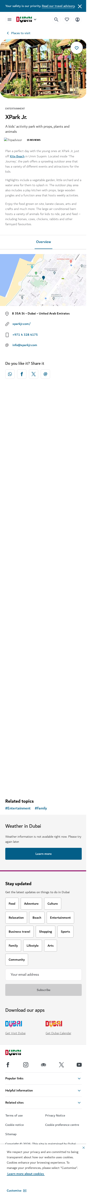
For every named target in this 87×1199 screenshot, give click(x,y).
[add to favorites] (77, 48)
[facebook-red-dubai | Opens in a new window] (21, 374)
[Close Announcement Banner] (80, 5)
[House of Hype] (43, 618)
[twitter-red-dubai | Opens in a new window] (33, 374)
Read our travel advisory (58, 6)
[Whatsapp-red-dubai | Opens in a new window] (10, 374)
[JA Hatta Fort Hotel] (43, 429)
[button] (16, 1190)
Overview (43, 242)
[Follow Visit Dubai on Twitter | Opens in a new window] (61, 1064)
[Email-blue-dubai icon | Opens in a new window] (45, 374)
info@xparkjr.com (24, 345)
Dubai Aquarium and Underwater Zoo (39, 752)
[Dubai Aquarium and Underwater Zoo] (43, 712)
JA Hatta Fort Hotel (26, 469)
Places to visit (20, 33)
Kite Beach (17, 156)
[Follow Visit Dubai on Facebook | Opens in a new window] (7, 1064)
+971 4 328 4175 (25, 334)
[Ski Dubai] (43, 523)
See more (43, 784)
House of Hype (22, 657)
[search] (56, 19)
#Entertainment (18, 808)
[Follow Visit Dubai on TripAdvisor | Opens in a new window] (43, 1064)
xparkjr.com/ (21, 323)
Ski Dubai (17, 563)
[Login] (77, 19)
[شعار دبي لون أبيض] (18, 1053)
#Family (41, 808)
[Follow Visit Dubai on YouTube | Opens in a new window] (79, 1064)
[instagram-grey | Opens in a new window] (25, 1064)
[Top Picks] (67, 19)
